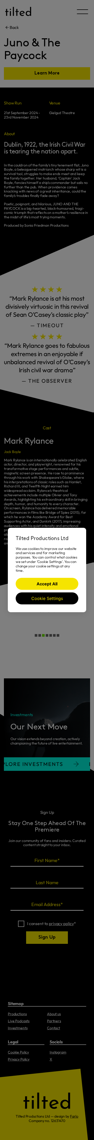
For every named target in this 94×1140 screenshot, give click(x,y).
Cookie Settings (47, 598)
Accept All (47, 583)
